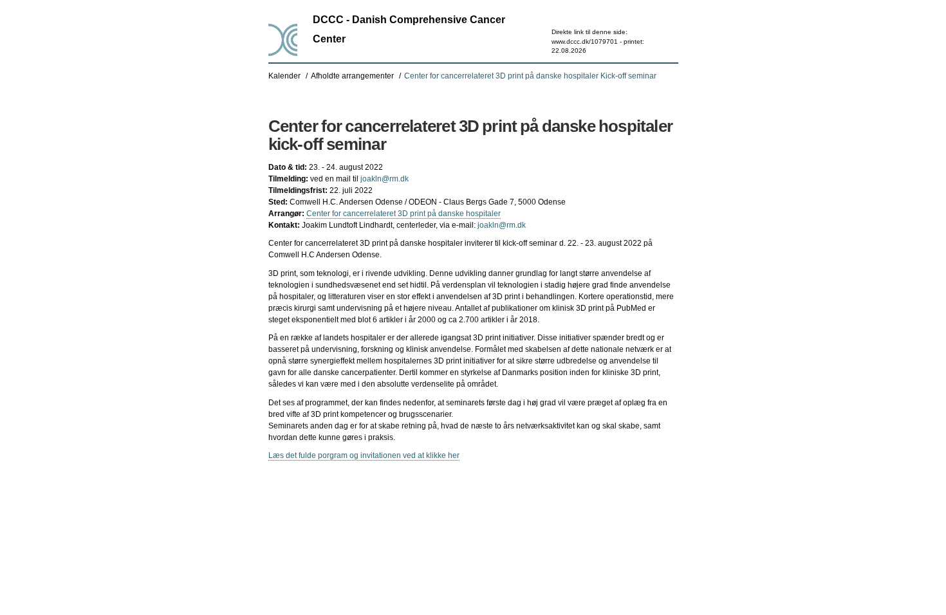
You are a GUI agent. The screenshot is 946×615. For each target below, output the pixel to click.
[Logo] (282, 40)
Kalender (284, 75)
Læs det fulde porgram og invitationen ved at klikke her (363, 455)
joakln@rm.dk (384, 178)
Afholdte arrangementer (352, 75)
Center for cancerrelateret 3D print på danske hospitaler (403, 213)
